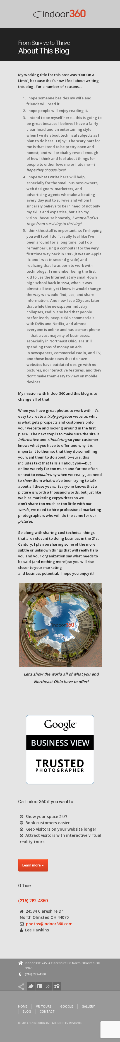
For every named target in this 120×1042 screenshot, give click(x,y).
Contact (47, 1011)
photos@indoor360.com (49, 923)
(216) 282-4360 (32, 900)
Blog (27, 1011)
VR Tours (44, 1006)
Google (66, 1006)
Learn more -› (33, 865)
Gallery (88, 1006)
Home (22, 1006)
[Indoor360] (60, 15)
